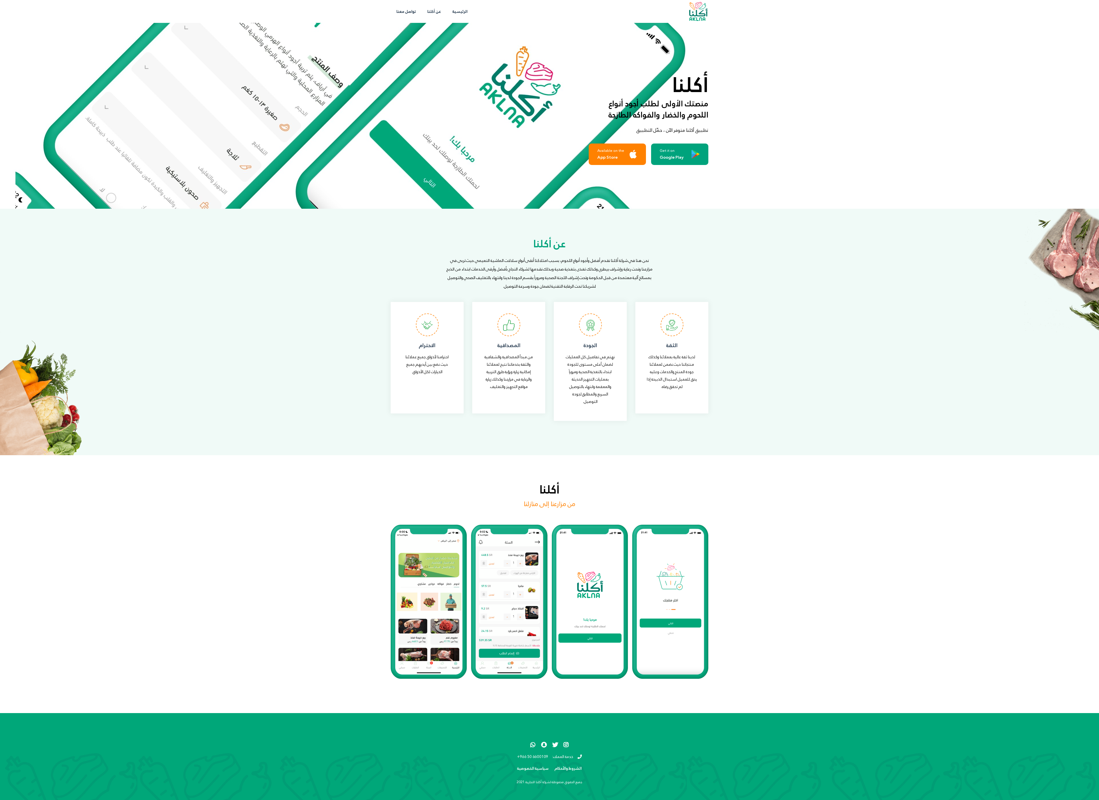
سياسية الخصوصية (533, 768)
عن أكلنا (434, 11)
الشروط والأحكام (568, 768)
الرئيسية (457, 11)
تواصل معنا (406, 11)
